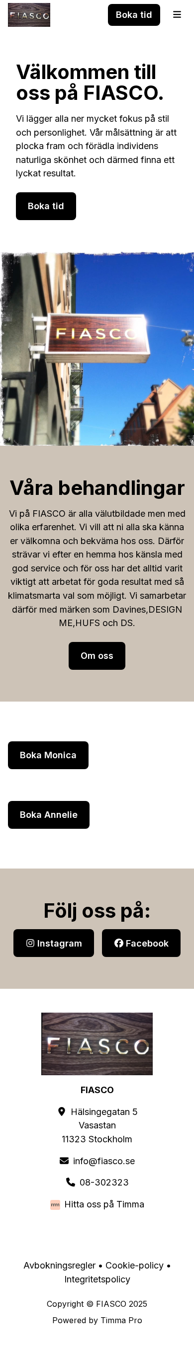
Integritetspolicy (97, 1279)
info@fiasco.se (104, 1161)
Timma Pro (121, 1320)
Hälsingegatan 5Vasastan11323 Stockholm (100, 1125)
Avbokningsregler (59, 1265)
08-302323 (104, 1182)
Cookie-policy (134, 1265)
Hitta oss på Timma (104, 1204)
